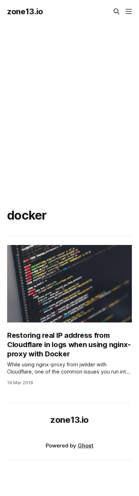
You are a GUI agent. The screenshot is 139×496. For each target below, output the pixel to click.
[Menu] (128, 11)
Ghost (85, 445)
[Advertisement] (69, 106)
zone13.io (25, 11)
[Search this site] (116, 11)
